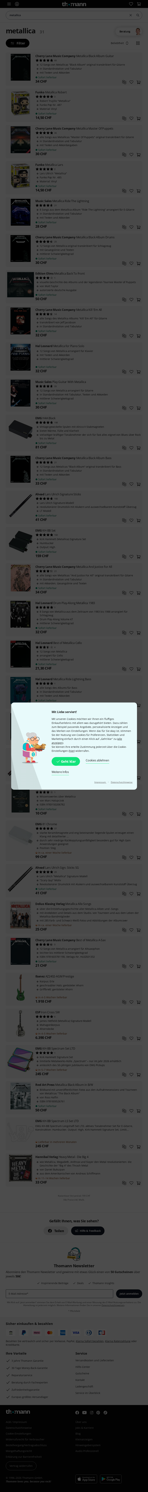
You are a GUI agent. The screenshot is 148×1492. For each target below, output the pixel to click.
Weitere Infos (60, 772)
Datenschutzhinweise (122, 782)
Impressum (100, 782)
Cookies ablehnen (97, 760)
